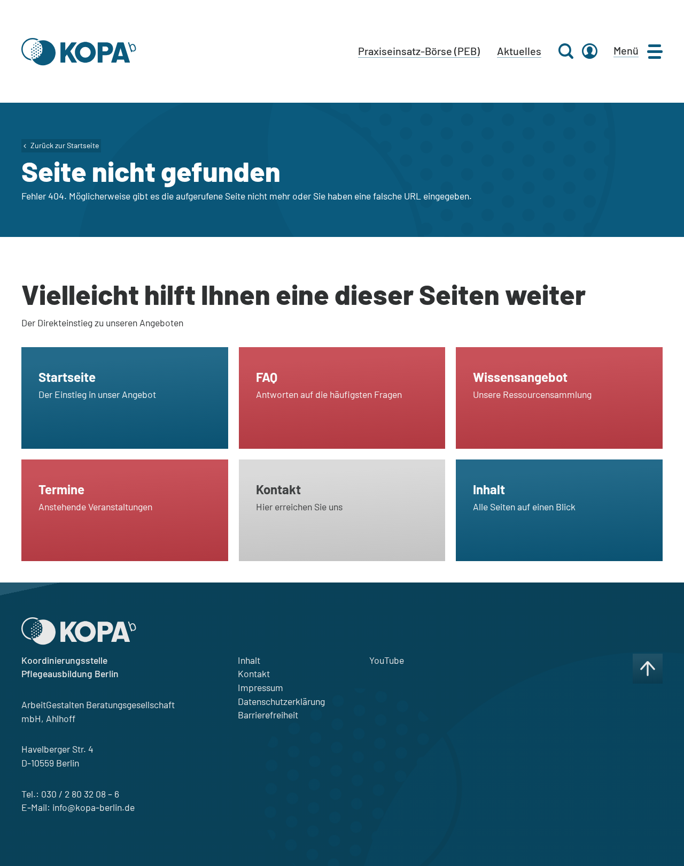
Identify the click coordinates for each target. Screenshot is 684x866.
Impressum (260, 687)
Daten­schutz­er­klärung (281, 701)
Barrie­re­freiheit (268, 715)
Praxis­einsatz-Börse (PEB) (419, 50)
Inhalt (249, 660)
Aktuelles (519, 50)
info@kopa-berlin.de (93, 807)
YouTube (386, 660)
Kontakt (254, 673)
